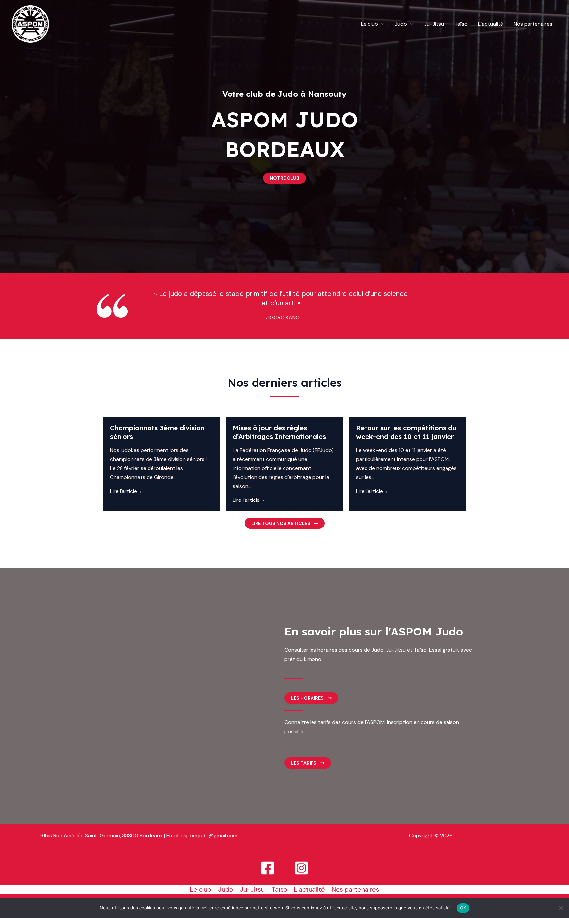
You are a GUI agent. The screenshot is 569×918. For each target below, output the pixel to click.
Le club (369, 23)
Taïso (461, 23)
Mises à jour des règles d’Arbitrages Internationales (279, 432)
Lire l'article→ (126, 491)
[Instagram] (301, 867)
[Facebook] (267, 867)
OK (463, 907)
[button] (381, 24)
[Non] (560, 908)
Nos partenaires (533, 23)
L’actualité (490, 23)
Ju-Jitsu (434, 23)
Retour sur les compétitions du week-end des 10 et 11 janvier (406, 432)
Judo (401, 23)
